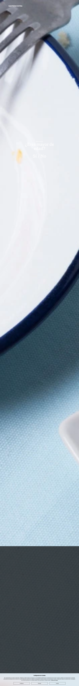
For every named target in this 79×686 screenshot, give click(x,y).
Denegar (39, 683)
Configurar (22, 683)
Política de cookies (54, 680)
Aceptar (57, 683)
